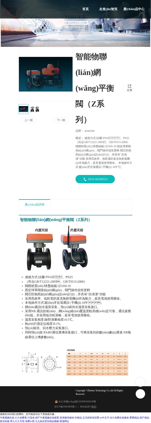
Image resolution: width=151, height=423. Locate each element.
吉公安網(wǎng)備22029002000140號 (77, 401)
